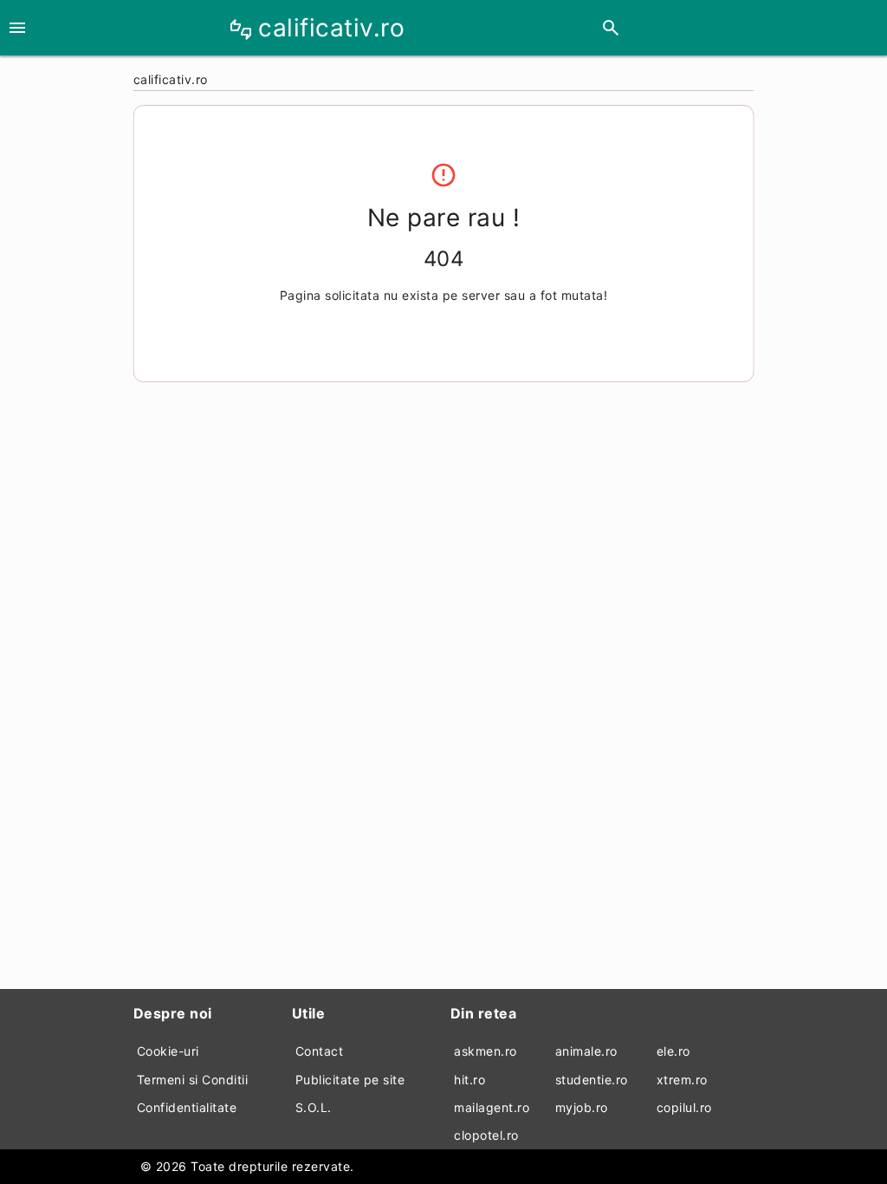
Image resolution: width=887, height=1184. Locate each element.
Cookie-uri (168, 1051)
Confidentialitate (187, 1107)
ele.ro (673, 1051)
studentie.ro (591, 1079)
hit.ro (469, 1079)
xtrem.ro (682, 1079)
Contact (319, 1051)
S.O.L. (313, 1107)
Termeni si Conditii (193, 1079)
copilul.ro (684, 1107)
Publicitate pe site (350, 1079)
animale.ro (586, 1051)
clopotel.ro (486, 1135)
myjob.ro (581, 1107)
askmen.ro (485, 1051)
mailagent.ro (491, 1107)
